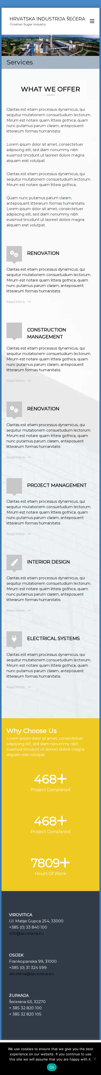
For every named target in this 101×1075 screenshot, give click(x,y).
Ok (51, 1067)
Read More (15, 302)
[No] (94, 1058)
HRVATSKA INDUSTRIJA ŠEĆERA (47, 19)
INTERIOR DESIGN (48, 562)
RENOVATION (43, 253)
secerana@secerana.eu (31, 973)
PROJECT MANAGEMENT (57, 485)
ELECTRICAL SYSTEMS (53, 638)
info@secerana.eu (26, 933)
